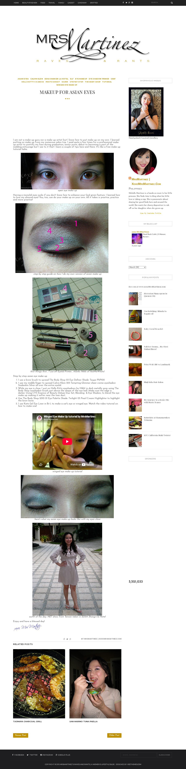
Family (61, 3)
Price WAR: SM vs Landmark (157, 364)
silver (65, 82)
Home (16, 3)
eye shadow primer (99, 79)
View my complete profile (150, 213)
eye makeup (81, 79)
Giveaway (82, 3)
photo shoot (53, 82)
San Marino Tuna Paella (83, 721)
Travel (52, 3)
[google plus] (133, 3)
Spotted (94, 3)
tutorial (107, 82)
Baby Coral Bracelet (153, 329)
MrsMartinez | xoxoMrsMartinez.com (146, 181)
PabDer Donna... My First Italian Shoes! (156, 347)
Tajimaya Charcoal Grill (27, 721)
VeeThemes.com (134, 764)
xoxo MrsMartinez (140, 232)
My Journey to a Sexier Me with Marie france (156, 401)
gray (113, 79)
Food (43, 3)
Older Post (114, 735)
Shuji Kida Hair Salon (153, 382)
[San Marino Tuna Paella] (95, 683)
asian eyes (23, 79)
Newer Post (20, 735)
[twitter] (127, 3)
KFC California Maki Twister (157, 435)
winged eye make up (66, 85)
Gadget (71, 3)
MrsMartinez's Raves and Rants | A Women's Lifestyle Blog (87, 764)
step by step (76, 82)
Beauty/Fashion (29, 3)
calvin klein (36, 79)
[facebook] (124, 3)
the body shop (92, 82)
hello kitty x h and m (33, 82)
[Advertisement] (93, 12)
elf (71, 79)
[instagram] (130, 3)
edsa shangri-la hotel (56, 79)
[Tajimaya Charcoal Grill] (39, 683)
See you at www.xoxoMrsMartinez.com (147, 286)
